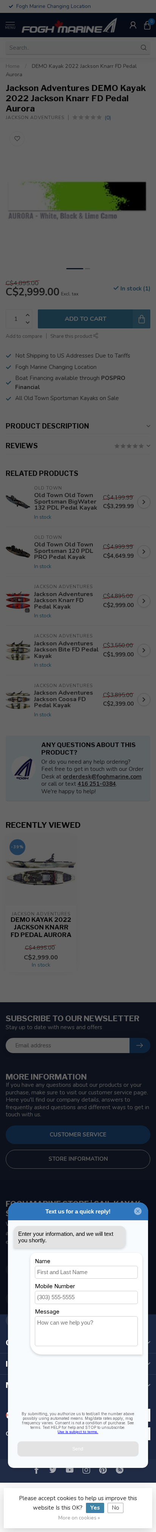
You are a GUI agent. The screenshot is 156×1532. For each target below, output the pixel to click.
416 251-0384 (97, 784)
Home (13, 66)
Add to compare (24, 336)
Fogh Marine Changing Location (56, 367)
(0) (108, 117)
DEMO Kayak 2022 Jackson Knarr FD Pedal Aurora (41, 927)
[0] (147, 25)
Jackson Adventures (35, 117)
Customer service (78, 1134)
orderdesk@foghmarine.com (102, 776)
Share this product (71, 336)
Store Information (78, 1159)
